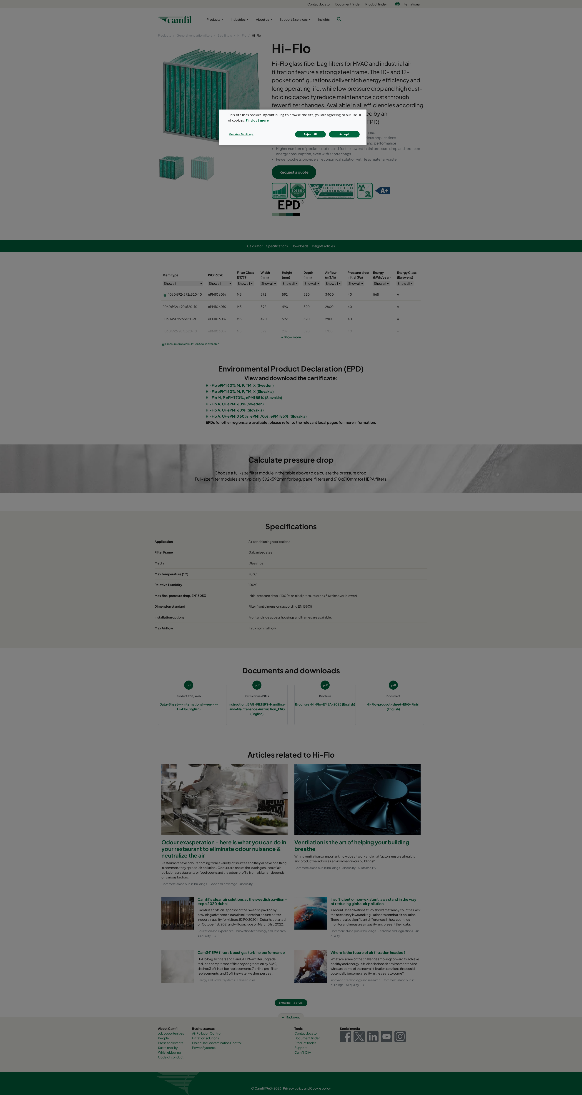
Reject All (310, 134)
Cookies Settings (241, 134)
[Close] (360, 115)
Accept (344, 134)
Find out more (257, 120)
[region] (292, 127)
